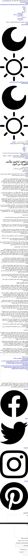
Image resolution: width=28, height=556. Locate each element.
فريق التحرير (25, 170)
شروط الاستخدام (24, 1)
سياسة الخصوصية (7, 0)
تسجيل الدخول (13, 143)
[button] (26, 3)
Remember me (23, 549)
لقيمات (26, 158)
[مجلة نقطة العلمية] (14, 4)
